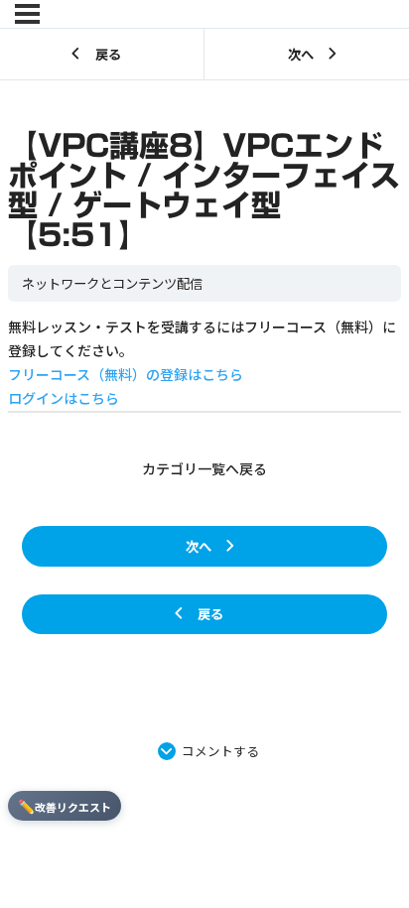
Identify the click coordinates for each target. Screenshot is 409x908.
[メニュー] (27, 14)
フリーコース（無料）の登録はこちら (125, 374)
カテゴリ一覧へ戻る (204, 468)
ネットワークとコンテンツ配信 (112, 283)
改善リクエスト (64, 806)
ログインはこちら (63, 398)
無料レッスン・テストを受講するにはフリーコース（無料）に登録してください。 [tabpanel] (202, 362)
